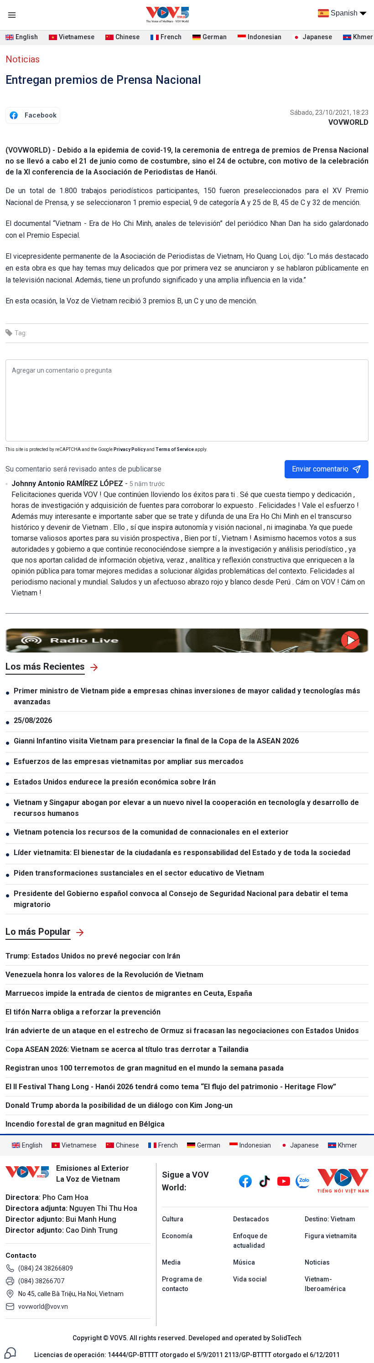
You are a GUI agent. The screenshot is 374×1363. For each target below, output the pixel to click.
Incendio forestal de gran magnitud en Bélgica (85, 1124)
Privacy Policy (129, 449)
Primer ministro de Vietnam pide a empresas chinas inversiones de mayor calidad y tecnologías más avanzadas (187, 696)
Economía (177, 1236)
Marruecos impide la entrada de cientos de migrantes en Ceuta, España (128, 993)
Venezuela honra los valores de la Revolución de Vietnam (104, 974)
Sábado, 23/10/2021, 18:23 (329, 112)
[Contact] (10, 1352)
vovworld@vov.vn (43, 1306)
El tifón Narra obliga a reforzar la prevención (83, 1012)
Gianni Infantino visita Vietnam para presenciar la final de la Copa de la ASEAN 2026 (156, 741)
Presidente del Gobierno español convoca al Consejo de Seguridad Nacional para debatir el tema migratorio (181, 899)
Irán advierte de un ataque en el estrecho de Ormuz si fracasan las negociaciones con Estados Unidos (182, 1030)
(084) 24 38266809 (45, 1268)
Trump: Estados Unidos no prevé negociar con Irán (92, 956)
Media (171, 1262)
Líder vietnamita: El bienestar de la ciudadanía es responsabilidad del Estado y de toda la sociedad (182, 852)
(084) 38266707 (41, 1281)
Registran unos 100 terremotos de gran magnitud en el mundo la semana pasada (144, 1068)
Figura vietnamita (331, 1236)
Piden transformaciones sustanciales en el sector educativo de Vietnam (139, 873)
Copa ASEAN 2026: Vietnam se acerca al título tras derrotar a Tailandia (127, 1049)
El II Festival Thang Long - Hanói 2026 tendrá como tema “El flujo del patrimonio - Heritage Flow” (170, 1086)
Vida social (250, 1279)
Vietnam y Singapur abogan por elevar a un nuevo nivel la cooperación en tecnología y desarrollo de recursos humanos (186, 808)
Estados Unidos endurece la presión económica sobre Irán (115, 782)
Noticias (22, 59)
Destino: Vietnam (330, 1219)
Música (244, 1262)
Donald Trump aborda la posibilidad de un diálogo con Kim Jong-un (119, 1105)
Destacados (251, 1219)
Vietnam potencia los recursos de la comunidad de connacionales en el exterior (151, 832)
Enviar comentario (320, 469)
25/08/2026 (33, 720)
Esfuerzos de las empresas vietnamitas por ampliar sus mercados (129, 761)
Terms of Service (175, 449)
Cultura (172, 1219)
